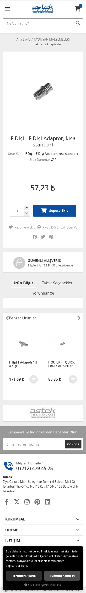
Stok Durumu (39, 159)
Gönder (73, 444)
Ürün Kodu (15, 153)
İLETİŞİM (12, 540)
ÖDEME (11, 529)
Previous (7, 318)
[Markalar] (43, 413)
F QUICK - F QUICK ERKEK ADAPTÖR (61, 364)
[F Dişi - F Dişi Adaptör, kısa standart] (43, 91)
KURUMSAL (15, 519)
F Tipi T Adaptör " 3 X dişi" (23, 364)
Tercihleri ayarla (24, 576)
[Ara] (78, 22)
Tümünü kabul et (62, 576)
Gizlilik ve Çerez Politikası (45, 585)
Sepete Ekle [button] (58, 210)
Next (78, 318)
